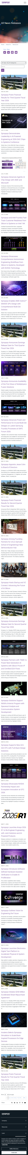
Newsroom (15, 44)
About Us (8, 44)
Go (3, 70)
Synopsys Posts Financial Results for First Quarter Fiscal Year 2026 (13, 1077)
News (4, 49)
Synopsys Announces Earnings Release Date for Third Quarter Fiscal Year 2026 (13, 345)
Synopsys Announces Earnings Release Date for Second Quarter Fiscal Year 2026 (13, 624)
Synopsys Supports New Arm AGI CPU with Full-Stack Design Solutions (13, 748)
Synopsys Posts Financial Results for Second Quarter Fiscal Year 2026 (11, 503)
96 (24, 1097)
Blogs (8, 49)
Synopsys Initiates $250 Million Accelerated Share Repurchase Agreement (13, 995)
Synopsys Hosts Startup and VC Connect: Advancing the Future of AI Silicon (13, 585)
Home (2, 44)
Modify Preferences (14, 1148)
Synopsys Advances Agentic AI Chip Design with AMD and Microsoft (13, 180)
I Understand (14, 1152)
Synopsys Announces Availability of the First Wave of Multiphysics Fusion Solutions (14, 384)
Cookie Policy (5, 1144)
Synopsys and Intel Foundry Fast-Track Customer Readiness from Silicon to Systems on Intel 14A (14, 221)
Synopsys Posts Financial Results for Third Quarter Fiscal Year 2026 (13, 98)
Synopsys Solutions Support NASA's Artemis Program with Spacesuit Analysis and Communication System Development (12, 706)
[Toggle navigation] (25, 3)
